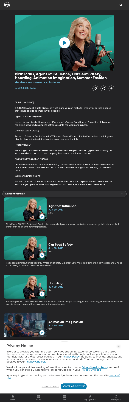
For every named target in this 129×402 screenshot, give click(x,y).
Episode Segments (15, 194)
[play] (64, 42)
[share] (103, 88)
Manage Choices (50, 387)
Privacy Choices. (35, 362)
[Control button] (119, 347)
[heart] (95, 88)
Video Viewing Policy (95, 367)
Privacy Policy (70, 357)
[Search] (121, 5)
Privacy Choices (91, 370)
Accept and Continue (73, 386)
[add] (111, 88)
